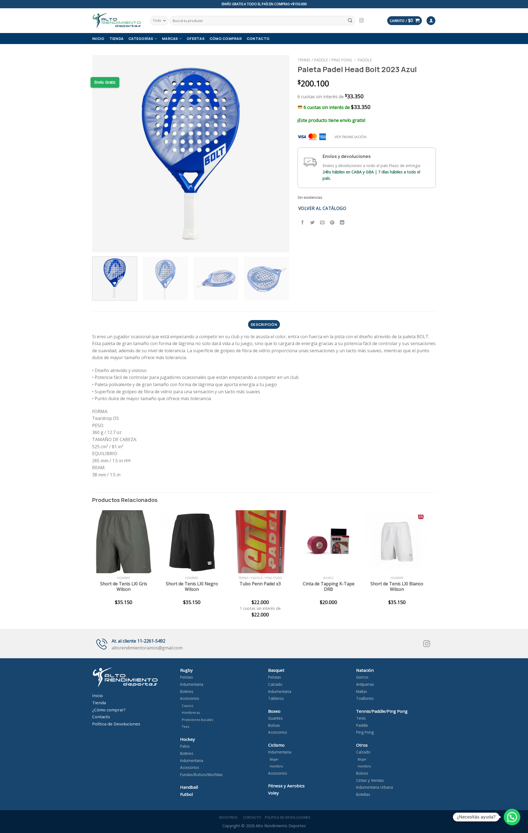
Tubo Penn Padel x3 (260, 584)
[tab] (264, 324)
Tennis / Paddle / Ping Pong (325, 59)
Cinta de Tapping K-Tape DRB (328, 586)
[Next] (278, 153)
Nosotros (228, 817)
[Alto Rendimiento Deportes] (117, 20)
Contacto (258, 38)
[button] (512, 817)
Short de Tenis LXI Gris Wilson (123, 586)
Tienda (116, 38)
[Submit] (350, 20)
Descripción (264, 324)
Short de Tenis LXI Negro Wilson (192, 586)
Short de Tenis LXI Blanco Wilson (396, 586)
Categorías (140, 38)
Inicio (98, 38)
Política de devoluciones (287, 817)
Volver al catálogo (322, 208)
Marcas (170, 38)
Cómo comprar (226, 38)
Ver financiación (350, 136)
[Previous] (103, 153)
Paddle (365, 59)
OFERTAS (196, 38)
